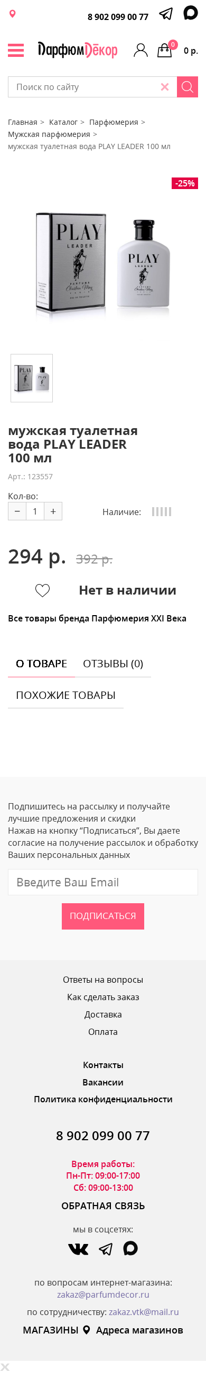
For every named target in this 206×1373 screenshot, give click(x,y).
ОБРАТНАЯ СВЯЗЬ (103, 1205)
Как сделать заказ (103, 997)
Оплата (103, 1032)
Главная (23, 122)
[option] (103, 262)
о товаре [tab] (41, 663)
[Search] (187, 86)
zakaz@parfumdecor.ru (103, 1294)
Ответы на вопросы (103, 979)
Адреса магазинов (139, 1329)
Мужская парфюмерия (49, 134)
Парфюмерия (113, 122)
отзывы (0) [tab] (113, 663)
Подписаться (103, 916)
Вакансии (103, 1082)
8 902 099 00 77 (118, 17)
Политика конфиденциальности (103, 1099)
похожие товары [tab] (66, 695)
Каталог (63, 122)
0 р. (184, 48)
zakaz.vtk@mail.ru (144, 1312)
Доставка (103, 1014)
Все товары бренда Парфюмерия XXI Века (97, 618)
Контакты (103, 1065)
